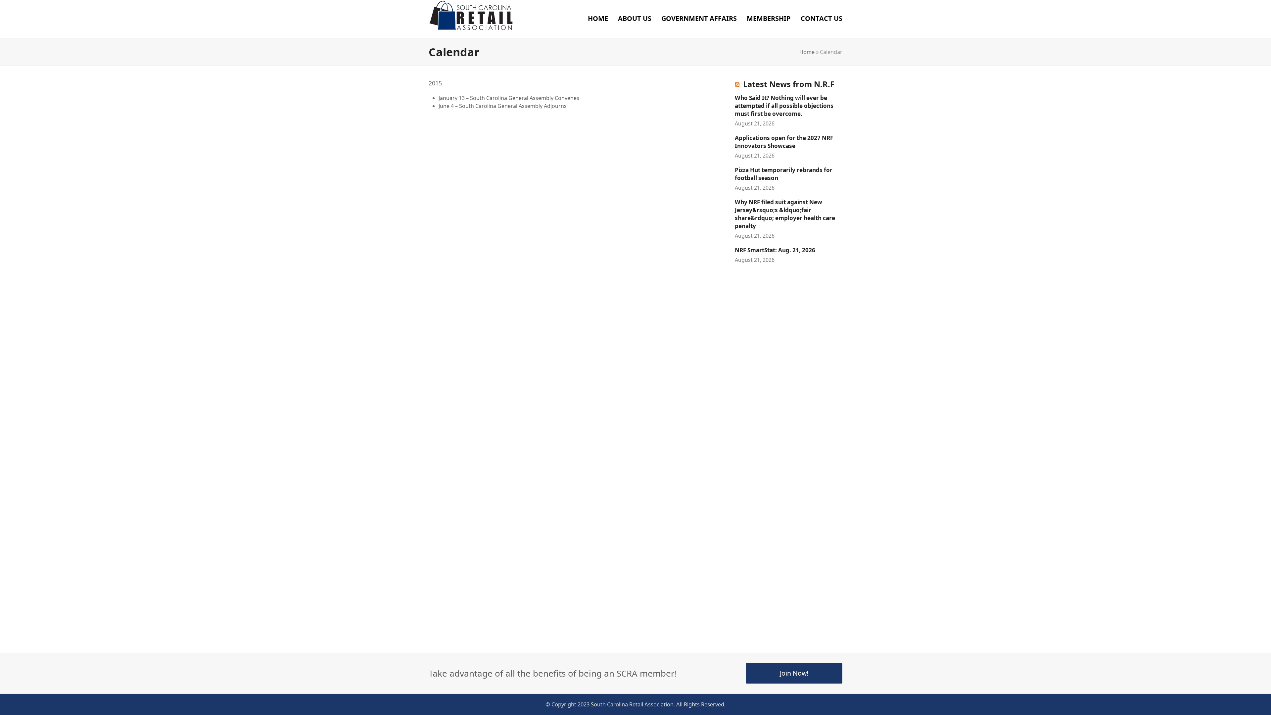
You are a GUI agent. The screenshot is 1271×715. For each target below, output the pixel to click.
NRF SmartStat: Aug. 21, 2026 (775, 250)
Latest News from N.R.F (788, 84)
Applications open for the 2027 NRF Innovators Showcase (784, 142)
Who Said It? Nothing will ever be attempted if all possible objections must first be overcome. (784, 106)
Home (807, 52)
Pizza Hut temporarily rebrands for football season (783, 174)
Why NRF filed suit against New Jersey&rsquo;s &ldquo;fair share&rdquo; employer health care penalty (785, 214)
